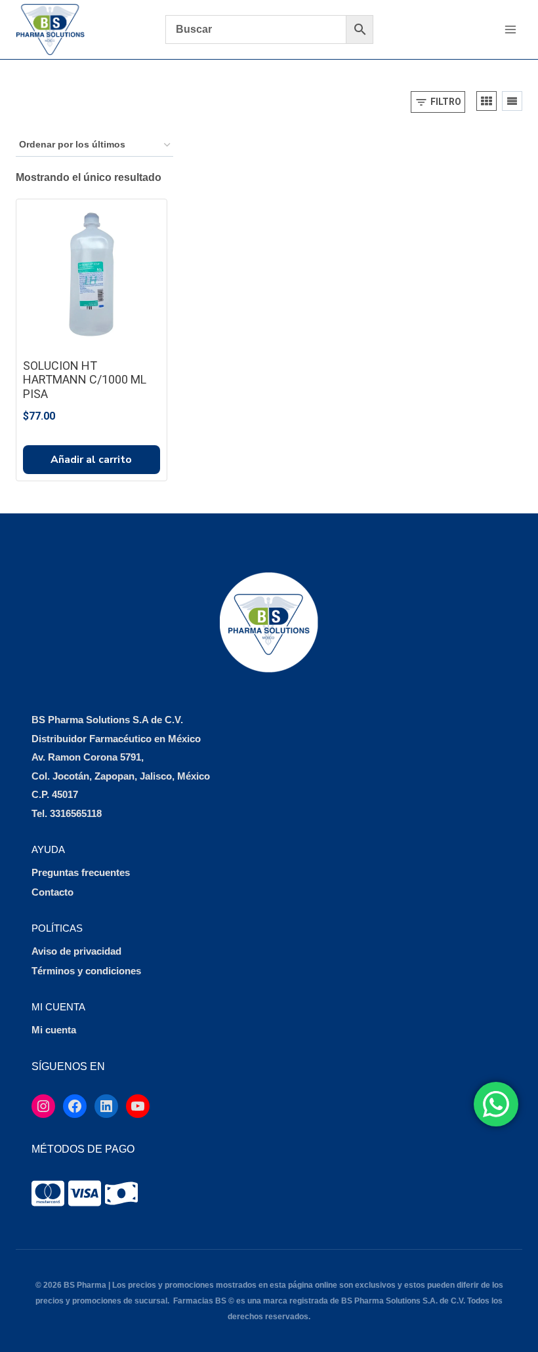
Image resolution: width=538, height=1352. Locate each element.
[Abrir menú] (510, 29)
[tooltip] (47, 1193)
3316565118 (76, 813)
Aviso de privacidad (76, 951)
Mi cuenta (53, 1029)
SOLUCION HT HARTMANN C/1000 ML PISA (84, 380)
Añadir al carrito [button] (91, 459)
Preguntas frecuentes (80, 872)
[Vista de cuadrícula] (486, 101)
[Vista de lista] (512, 101)
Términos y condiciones (86, 970)
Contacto (52, 892)
